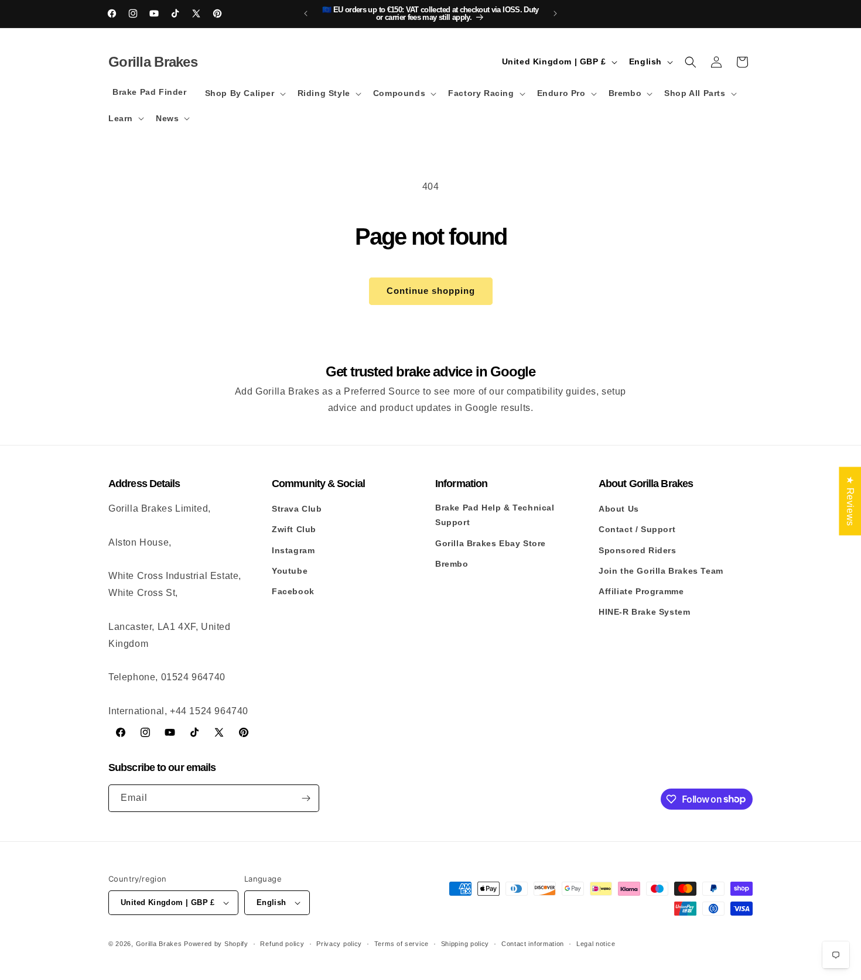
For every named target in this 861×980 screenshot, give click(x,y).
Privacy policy (339, 943)
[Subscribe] (306, 798)
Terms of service (401, 943)
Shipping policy (465, 943)
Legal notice (595, 943)
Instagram (293, 550)
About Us (619, 508)
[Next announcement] (555, 13)
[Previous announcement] (306, 13)
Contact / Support (637, 529)
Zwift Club (294, 529)
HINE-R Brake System (644, 611)
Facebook (293, 591)
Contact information (532, 943)
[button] (244, 93)
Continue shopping (431, 291)
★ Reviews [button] (850, 501)
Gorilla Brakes (159, 943)
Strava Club (297, 508)
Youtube (290, 570)
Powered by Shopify (216, 943)
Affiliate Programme (641, 591)
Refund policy (282, 943)
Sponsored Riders (637, 550)
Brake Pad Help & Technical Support (495, 515)
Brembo (452, 563)
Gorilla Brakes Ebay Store (490, 543)
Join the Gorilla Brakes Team (661, 570)
